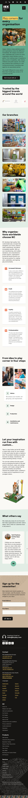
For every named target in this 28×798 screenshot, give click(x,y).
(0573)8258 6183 (6, 674)
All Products (5, 754)
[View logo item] (19, 101)
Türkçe (16, 695)
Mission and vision (6, 708)
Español (4, 688)
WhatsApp (6, 2)
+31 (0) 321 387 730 (9, 2)
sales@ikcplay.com (13, 2)
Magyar (4, 697)
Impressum (5, 730)
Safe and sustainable (7, 711)
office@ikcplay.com (7, 667)
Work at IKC (5, 719)
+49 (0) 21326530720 (7, 669)
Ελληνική (4, 690)
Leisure (4, 770)
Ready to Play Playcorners (8, 744)
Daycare (4, 772)
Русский (4, 695)
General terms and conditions (9, 721)
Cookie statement (6, 726)
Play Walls (4, 750)
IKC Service (5, 717)
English (4, 686)
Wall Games (5, 737)
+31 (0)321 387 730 (7, 656)
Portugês (17, 693)
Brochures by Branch (7, 777)
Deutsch (17, 686)
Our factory (5, 713)
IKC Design (5, 715)
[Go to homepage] (6, 8)
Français (17, 688)
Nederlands (5, 683)
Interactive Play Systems (8, 739)
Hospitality (5, 764)
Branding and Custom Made (9, 752)
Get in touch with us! (10, 78)
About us (4, 706)
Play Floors (5, 748)
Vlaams (17, 683)
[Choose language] (25, 2)
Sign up (9, 618)
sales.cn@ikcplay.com (7, 676)
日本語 (4, 699)
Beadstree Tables (6, 741)
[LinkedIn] (17, 2)
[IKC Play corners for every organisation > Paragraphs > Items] (12, 101)
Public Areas (5, 766)
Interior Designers (6, 774)
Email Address (6, 600)
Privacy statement (6, 723)
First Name (5, 608)
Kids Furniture (5, 746)
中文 (16, 697)
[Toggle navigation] (24, 8)
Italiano (17, 690)
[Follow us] (3, 643)
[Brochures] (20, 2)
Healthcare (5, 768)
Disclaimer (4, 728)
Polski (3, 693)
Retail (3, 762)
